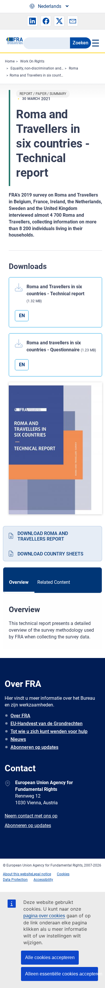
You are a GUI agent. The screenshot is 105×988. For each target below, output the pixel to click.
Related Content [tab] (53, 582)
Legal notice (41, 874)
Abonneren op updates (34, 747)
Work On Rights (32, 61)
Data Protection (15, 880)
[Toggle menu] (95, 43)
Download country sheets (50, 554)
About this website (17, 874)
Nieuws (18, 739)
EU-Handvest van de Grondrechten (46, 723)
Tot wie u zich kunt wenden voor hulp (49, 731)
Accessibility (43, 880)
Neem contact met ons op (31, 816)
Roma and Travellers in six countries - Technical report (52, 75)
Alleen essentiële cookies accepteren (61, 973)
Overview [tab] (19, 582)
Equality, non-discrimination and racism (41, 68)
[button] (32, 21)
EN (22, 315)
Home (10, 61)
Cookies (63, 874)
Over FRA (20, 715)
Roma (73, 68)
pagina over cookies (44, 915)
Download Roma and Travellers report (43, 536)
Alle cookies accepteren (50, 957)
